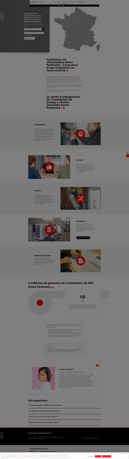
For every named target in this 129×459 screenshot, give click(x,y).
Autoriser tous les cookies (106, 456)
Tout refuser (98, 456)
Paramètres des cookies (90, 456)
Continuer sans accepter (125, 453)
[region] (64, 455)
